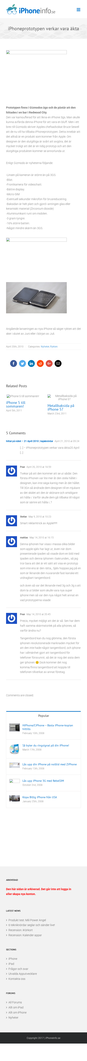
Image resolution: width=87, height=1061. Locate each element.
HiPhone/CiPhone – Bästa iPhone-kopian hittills (47, 727)
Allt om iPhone (17, 1012)
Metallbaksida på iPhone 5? (64, 397)
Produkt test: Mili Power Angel (27, 920)
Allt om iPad (15, 1007)
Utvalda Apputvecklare (22, 973)
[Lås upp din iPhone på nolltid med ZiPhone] (14, 765)
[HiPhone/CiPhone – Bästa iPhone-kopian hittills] (14, 727)
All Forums (15, 1002)
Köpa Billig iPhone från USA (39, 797)
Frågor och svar (18, 968)
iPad (11, 963)
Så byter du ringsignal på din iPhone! (45, 745)
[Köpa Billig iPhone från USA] (14, 798)
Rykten (54, 346)
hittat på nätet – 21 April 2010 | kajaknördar (29, 441)
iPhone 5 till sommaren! (22, 396)
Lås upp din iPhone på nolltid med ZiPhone (49, 764)
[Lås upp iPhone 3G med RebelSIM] (14, 782)
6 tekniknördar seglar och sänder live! (31, 925)
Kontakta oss (16, 978)
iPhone (12, 958)
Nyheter (45, 346)
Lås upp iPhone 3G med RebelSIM (43, 781)
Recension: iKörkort (20, 930)
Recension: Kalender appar (25, 935)
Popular (43, 716)
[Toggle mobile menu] (79, 10)
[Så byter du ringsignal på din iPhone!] (14, 749)
